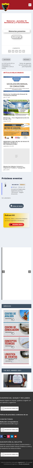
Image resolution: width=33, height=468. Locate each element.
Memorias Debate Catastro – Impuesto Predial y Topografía (14, 167)
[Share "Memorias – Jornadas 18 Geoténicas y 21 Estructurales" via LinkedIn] (16, 51)
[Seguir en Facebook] (1, 436)
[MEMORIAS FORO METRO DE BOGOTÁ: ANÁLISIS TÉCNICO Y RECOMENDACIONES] (16, 131)
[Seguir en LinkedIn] (12, 436)
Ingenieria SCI (21, 462)
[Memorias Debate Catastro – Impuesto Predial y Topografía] (16, 156)
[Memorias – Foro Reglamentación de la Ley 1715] (16, 107)
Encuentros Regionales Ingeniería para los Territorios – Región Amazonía (18, 191)
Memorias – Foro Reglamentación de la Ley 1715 (16, 118)
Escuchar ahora (17, 224)
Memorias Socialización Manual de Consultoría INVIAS (15, 94)
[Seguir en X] (5, 436)
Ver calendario (6, 198)
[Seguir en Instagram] (8, 436)
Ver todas (16, 243)
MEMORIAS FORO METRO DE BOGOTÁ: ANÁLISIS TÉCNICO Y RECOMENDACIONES (16, 143)
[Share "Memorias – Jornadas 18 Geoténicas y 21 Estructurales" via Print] (23, 51)
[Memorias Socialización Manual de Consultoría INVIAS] (16, 84)
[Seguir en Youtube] (15, 436)
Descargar (16, 37)
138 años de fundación (23, 464)
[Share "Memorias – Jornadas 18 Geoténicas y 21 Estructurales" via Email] (20, 51)
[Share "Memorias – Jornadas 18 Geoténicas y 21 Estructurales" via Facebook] (9, 51)
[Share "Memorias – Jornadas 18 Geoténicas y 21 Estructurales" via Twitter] (13, 51)
